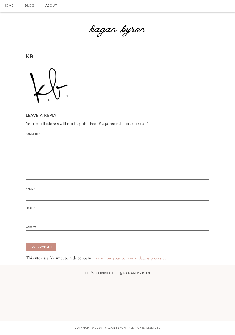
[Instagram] (216, 6)
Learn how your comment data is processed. (130, 258)
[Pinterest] (222, 6)
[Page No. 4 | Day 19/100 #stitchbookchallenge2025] (75, 299)
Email (30, 208)
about (51, 6)
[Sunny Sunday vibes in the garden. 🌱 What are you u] (103, 299)
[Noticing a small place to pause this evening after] (103, 283)
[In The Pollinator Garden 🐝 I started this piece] (131, 283)
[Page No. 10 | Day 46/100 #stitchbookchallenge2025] (159, 283)
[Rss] (229, 6)
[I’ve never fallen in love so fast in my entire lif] (75, 283)
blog (29, 6)
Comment (33, 134)
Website (31, 227)
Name (30, 189)
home (8, 6)
